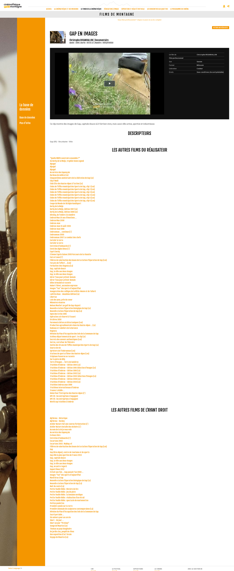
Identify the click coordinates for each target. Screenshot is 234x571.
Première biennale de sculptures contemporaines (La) (71, 509)
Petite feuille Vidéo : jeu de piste (63, 492)
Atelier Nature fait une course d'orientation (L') (69, 424)
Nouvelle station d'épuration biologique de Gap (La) (70, 308)
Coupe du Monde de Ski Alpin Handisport (65, 203)
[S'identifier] (224, 6)
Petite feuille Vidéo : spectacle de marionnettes (69, 500)
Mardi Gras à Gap (56, 477)
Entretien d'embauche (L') (60, 246)
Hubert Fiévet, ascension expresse (64, 285)
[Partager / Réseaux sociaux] (228, 6)
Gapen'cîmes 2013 (57, 469)
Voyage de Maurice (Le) (59, 537)
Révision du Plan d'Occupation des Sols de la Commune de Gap (74, 333)
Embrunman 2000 (57, 234)
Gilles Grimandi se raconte (60, 283)
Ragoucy (53, 331)
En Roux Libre (55, 435)
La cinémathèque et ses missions (66, 9)
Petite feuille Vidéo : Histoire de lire (64, 489)
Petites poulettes (57, 503)
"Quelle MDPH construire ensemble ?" (65, 158)
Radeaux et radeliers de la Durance (64, 328)
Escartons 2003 (56, 441)
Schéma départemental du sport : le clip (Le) (68, 336)
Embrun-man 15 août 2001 (60, 226)
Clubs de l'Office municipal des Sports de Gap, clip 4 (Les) (72, 195)
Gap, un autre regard (58, 466)
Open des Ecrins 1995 (58, 314)
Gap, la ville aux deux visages (61, 271)
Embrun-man (55, 223)
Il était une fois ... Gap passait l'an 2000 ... (66, 472)
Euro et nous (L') (56, 257)
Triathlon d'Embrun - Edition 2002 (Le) (65, 373)
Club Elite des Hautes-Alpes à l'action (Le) (66, 183)
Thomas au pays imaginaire (61, 529)
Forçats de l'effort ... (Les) (60, 263)
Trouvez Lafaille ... (57, 390)
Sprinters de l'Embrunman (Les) (62, 351)
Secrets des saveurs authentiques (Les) (66, 339)
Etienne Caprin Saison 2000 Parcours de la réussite (70, 254)
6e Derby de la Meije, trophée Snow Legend (67, 161)
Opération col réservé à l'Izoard (62, 316)
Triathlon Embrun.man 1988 (61, 385)
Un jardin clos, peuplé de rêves (62, 531)
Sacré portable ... (57, 514)
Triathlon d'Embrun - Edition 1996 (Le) (65, 370)
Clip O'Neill (54, 181)
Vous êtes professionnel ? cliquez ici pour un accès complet (139, 20)
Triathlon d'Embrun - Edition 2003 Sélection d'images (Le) (73, 376)
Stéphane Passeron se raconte (62, 356)
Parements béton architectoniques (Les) (66, 322)
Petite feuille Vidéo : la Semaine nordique (66, 494)
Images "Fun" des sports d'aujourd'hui (65, 288)
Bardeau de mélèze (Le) (59, 175)
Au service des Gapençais (60, 172)
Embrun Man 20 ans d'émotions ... (63, 217)
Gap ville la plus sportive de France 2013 (66, 455)
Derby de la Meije (56, 206)
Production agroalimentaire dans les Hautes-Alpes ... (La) (73, 325)
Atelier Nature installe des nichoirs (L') (65, 427)
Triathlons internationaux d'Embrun (64, 387)
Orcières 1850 (55, 319)
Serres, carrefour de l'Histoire (62, 342)
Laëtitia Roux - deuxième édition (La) (64, 294)
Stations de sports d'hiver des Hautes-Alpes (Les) (69, 353)
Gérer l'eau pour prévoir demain (63, 277)
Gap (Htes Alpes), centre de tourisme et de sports (69, 452)
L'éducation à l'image (111, 9)
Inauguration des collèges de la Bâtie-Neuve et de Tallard (73, 291)
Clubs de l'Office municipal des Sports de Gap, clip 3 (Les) (72, 192)
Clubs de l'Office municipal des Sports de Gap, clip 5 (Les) (72, 198)
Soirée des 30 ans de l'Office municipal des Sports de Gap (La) (74, 345)
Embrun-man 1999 (57, 229)
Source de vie (55, 348)
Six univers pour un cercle (60, 517)
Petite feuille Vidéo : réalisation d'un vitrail (67, 497)
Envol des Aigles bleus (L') (60, 249)
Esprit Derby (55, 251)
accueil (49, 9)
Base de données (27, 117)
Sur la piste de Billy (57, 359)
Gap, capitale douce (58, 268)
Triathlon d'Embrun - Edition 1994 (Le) (65, 365)
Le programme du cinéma (179, 9)
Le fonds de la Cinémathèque (91, 9)
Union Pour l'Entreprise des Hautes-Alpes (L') (67, 393)
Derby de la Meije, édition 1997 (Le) (64, 209)
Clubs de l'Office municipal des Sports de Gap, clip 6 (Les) (72, 200)
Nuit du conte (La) (57, 486)
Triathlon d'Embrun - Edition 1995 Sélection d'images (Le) (73, 368)
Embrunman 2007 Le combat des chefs (65, 237)
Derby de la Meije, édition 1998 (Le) (64, 212)
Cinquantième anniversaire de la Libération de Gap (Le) (72, 178)
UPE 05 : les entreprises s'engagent (64, 396)
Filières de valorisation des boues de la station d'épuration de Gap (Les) (78, 260)
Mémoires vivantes (57, 302)
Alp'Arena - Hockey (57, 421)
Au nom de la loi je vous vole (61, 429)
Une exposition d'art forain (61, 534)
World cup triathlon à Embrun (62, 401)
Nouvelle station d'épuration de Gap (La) (66, 311)
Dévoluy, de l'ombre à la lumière (62, 215)
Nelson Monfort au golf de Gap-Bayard (65, 305)
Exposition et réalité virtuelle (133, 9)
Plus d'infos (25, 123)
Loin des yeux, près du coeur (61, 300)
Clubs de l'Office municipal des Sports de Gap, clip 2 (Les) (72, 189)
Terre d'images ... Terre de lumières (64, 362)
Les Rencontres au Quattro (157, 9)
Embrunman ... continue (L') (61, 232)
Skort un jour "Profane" (59, 523)
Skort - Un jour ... (57, 520)
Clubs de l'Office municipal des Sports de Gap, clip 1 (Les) (72, 186)
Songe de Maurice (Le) (59, 526)
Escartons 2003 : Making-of (61, 444)
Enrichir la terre (56, 240)
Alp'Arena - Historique (58, 418)
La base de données (26, 107)
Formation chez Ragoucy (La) (61, 266)
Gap (51, 449)
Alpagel (53, 164)
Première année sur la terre (61, 506)
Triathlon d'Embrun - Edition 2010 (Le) (65, 382)
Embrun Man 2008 (57, 220)
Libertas (53, 297)
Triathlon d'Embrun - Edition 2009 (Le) (65, 379)
